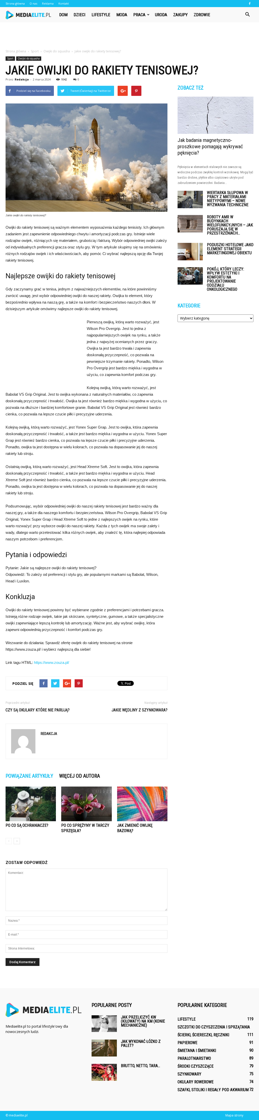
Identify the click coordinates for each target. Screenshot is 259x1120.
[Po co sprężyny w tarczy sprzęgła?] (86, 804)
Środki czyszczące (195, 1066)
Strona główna (15, 3)
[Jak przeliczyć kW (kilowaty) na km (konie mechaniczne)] (104, 1023)
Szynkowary (189, 1074)
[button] (247, 15)
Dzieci (79, 14)
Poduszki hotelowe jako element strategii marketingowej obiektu (230, 248)
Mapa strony (234, 1115)
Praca (139, 14)
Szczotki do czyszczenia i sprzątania (214, 1027)
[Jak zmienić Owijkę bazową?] (142, 804)
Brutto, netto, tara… (140, 1065)
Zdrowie (202, 14)
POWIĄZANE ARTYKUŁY (29, 776)
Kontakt (63, 3)
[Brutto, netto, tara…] (104, 1072)
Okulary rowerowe (195, 1082)
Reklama (48, 3)
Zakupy (180, 14)
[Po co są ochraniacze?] (31, 804)
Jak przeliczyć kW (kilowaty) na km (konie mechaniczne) (143, 1021)
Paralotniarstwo (194, 1058)
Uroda (161, 14)
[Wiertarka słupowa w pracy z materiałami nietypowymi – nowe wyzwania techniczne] (190, 199)
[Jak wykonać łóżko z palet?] (104, 1048)
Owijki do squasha (29, 58)
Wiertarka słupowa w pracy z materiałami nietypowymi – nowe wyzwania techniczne (227, 198)
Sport (10, 58)
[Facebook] (249, 3)
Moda (121, 14)
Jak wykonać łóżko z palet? (141, 1043)
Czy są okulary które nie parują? (38, 710)
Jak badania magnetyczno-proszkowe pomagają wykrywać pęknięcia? (210, 146)
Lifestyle (101, 14)
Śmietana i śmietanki (197, 1050)
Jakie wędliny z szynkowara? (139, 710)
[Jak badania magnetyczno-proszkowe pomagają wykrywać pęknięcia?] (215, 115)
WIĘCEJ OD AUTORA (79, 776)
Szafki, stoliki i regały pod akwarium (213, 1089)
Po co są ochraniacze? (27, 825)
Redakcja (22, 79)
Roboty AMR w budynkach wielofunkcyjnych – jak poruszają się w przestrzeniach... (230, 225)
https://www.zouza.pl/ (51, 662)
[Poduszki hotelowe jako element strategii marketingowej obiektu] (190, 251)
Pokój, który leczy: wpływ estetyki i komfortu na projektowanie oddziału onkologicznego (225, 279)
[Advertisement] (129, 36)
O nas (33, 3)
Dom (63, 14)
